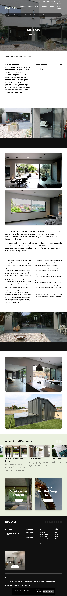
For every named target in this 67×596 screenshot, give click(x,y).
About (56, 536)
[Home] (11, 9)
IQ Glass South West (44, 538)
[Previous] (57, 441)
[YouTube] (52, 522)
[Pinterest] (54, 522)
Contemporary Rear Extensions (18, 56)
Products (22, 6)
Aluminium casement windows (13, 287)
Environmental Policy (15, 585)
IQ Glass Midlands (44, 534)
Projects (30, 6)
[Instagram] (58, 3)
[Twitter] (61, 522)
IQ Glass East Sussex (44, 541)
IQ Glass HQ (42, 532)
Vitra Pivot (9, 280)
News (51, 6)
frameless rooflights (51, 262)
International (58, 543)
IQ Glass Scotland (44, 543)
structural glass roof (15, 75)
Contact (59, 8)
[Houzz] (56, 522)
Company (44, 6)
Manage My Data (26, 585)
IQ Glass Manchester (44, 536)
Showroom (58, 6)
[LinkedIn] (55, 3)
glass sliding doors (16, 262)
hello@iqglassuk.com (45, 1)
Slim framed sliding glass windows (45, 281)
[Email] (53, 3)
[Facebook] (59, 522)
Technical (37, 6)
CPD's (56, 538)
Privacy (7, 585)
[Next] (60, 441)
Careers (57, 541)
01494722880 (8, 538)
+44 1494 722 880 (57, 1)
